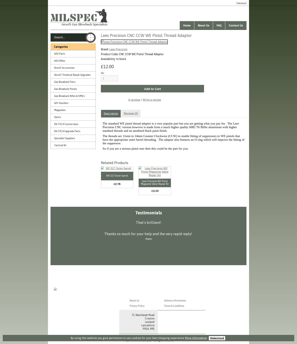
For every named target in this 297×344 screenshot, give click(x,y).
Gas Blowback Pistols (65, 89)
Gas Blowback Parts (64, 82)
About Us (203, 25)
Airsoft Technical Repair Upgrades (72, 75)
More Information (196, 338)
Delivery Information (175, 300)
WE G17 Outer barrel (117, 175)
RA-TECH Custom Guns (66, 124)
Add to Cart (152, 89)
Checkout (241, 3)
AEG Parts (59, 53)
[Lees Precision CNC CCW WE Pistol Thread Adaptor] (134, 42)
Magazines (60, 110)
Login (170, 2)
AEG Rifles (59, 60)
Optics (57, 117)
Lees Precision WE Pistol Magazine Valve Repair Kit (155, 182)
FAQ (219, 25)
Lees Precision (118, 49)
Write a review (152, 99)
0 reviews (134, 99)
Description (111, 113)
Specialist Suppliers (64, 138)
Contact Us (236, 25)
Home (187, 25)
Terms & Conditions (174, 305)
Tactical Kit (60, 145)
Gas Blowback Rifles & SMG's (69, 96)
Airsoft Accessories (64, 67)
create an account (187, 2)
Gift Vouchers (61, 103)
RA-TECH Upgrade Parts (67, 131)
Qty (102, 73)
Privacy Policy (137, 305)
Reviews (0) (131, 113)
